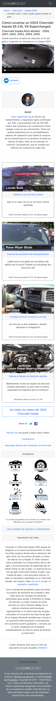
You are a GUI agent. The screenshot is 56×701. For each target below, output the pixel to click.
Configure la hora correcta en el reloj (28, 316)
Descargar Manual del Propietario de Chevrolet (28, 445)
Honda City (12, 432)
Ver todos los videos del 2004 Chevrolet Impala (28, 411)
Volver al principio (28, 662)
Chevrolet (17, 10)
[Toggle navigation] (50, 3)
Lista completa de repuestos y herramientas (28, 529)
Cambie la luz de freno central (28, 194)
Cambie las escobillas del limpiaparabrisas (28, 254)
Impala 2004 (31, 10)
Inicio (6, 10)
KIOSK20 (43, 647)
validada (13, 80)
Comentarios (28, 439)
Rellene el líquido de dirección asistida (28, 376)
